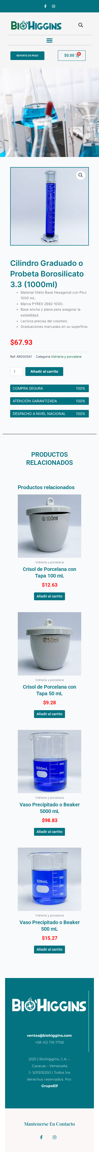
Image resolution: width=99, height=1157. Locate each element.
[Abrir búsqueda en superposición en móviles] (80, 25)
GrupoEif (49, 1086)
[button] (50, 40)
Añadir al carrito (44, 371)
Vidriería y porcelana (66, 356)
